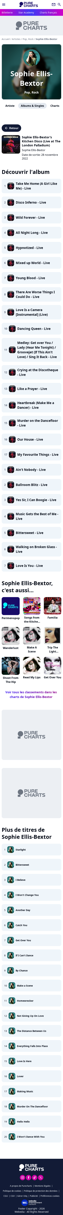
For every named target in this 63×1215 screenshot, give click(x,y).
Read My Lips (31, 677)
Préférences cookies (49, 1196)
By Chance (22, 970)
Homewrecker (25, 1000)
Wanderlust (10, 648)
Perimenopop (11, 618)
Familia (53, 617)
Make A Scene (32, 649)
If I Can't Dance (24, 955)
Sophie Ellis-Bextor (31, 78)
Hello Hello (23, 1121)
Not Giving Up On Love (30, 1015)
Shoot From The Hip (10, 680)
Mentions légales (43, 1185)
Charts (54, 106)
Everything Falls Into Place (32, 1046)
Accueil (6, 39)
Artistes (16, 39)
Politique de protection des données (40, 1190)
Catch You (21, 925)
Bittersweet (22, 864)
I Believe (20, 879)
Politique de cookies (12, 1190)
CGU (6, 1196)
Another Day (23, 910)
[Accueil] (28, 4)
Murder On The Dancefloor (32, 1106)
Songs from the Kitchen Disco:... (32, 621)
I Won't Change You (27, 895)
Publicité (34, 1196)
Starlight (21, 849)
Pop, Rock (31, 92)
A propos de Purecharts (21, 1185)
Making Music (25, 1091)
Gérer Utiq (22, 1196)
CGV (13, 1196)
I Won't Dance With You (31, 1136)
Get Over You (52, 677)
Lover (20, 1076)
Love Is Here (24, 1061)
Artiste (9, 106)
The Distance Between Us (31, 1031)
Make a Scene (25, 985)
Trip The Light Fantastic (52, 651)
